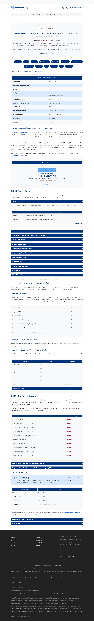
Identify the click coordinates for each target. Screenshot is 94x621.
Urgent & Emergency (44, 61)
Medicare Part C (38, 542)
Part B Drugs (39, 66)
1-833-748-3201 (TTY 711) (47, 176)
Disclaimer (13, 545)
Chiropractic (34, 61)
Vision (61, 66)
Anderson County (34, 21)
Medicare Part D (38, 545)
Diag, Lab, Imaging (29, 66)
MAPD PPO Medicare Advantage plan (23, 132)
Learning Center (38, 534)
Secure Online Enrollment (47, 170)
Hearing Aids (54, 66)
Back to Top (78, 223)
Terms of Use (13, 542)
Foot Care (26, 61)
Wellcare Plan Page (43, 493)
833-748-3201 (19, 478)
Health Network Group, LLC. (46, 565)
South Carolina (26, 21)
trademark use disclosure (71, 556)
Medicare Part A (38, 537)
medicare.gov (48, 515)
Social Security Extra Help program (35, 333)
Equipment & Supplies (77, 61)
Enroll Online (59, 480)
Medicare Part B (38, 540)
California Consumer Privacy (16, 548)
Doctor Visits (18, 61)
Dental (46, 66)
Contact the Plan (47, 184)
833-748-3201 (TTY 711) (68, 9)
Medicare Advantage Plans (16, 21)
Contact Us (13, 540)
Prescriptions (69, 66)
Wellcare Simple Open (44, 21)
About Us (12, 534)
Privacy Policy (13, 537)
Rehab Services (65, 61)
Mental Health (55, 61)
